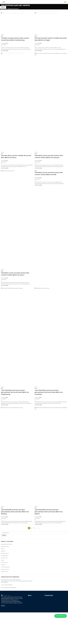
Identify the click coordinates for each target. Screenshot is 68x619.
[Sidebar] (1, 617)
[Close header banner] (1, 614)
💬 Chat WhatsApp (60, 615)
